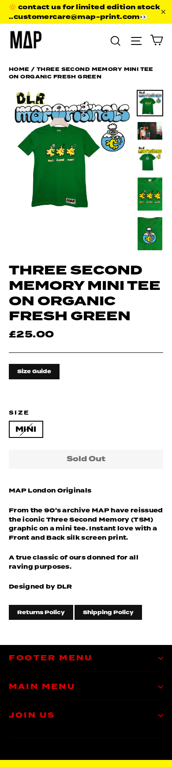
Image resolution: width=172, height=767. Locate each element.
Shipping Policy (108, 612)
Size (19, 413)
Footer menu (51, 658)
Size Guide (34, 371)
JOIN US (32, 715)
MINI (26, 429)
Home (19, 69)
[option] (70, 151)
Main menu (42, 686)
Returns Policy (41, 612)
